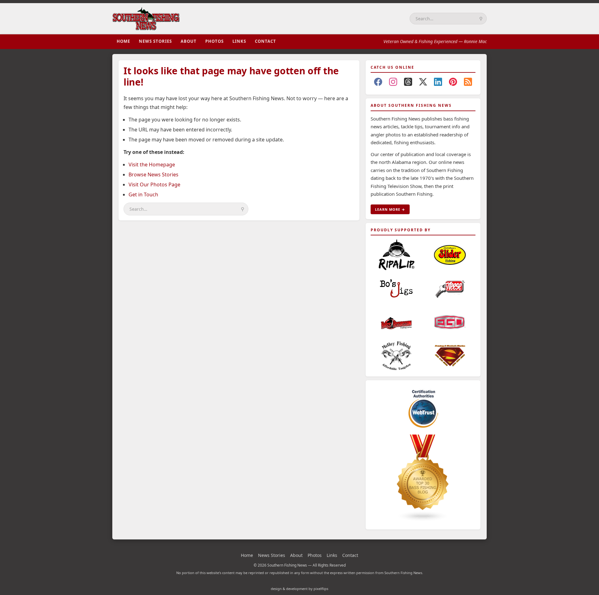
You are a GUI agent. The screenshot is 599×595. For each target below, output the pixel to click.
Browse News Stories (153, 174)
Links (239, 41)
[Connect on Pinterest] (453, 83)
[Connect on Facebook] (378, 83)
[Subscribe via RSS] (468, 83)
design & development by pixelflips (299, 588)
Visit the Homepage (152, 164)
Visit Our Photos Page (154, 184)
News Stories (155, 41)
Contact (265, 41)
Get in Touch (143, 194)
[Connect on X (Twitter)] (423, 83)
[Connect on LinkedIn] (438, 83)
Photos (214, 41)
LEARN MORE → (390, 209)
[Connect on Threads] (408, 83)
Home (123, 41)
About (189, 41)
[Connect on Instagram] (393, 83)
